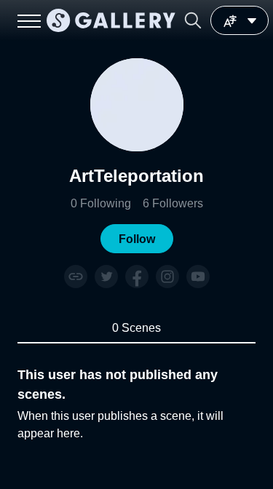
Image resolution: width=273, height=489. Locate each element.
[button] (193, 20)
